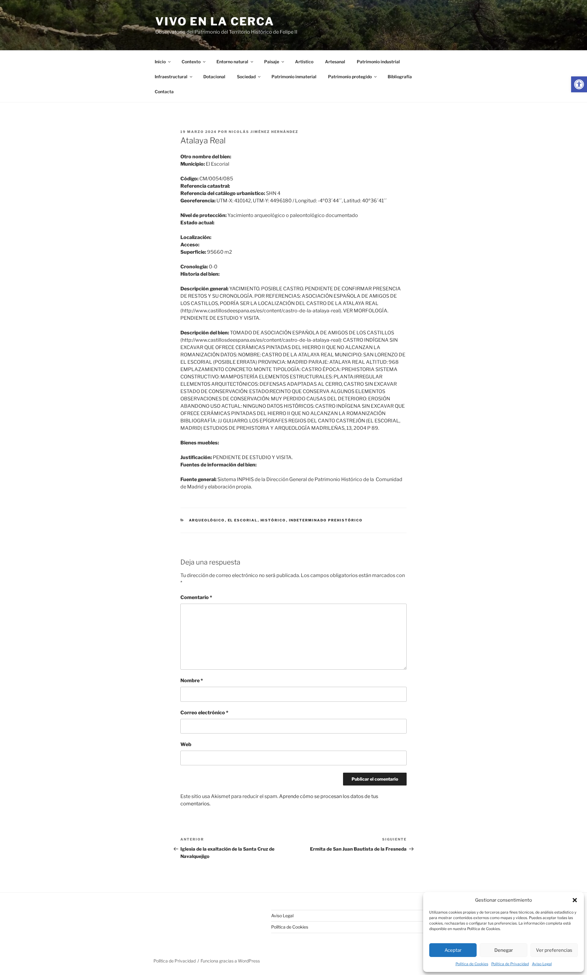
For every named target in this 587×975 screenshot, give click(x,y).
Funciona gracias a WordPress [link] (230, 960)
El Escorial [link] (243, 520)
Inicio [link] (160, 61)
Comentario (196, 597)
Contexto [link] (191, 61)
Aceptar (453, 950)
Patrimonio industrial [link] (378, 61)
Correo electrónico (204, 713)
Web (185, 744)
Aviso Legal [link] (542, 964)
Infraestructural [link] (171, 76)
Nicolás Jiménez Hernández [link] (263, 132)
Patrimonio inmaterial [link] (293, 76)
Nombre (191, 680)
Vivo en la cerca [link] (214, 21)
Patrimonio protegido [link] (350, 76)
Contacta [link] (164, 91)
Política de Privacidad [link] (510, 964)
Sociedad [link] (246, 76)
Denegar (503, 950)
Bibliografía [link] (400, 76)
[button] (575, 900)
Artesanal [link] (335, 61)
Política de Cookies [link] (472, 964)
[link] (579, 84)
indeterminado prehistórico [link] (326, 520)
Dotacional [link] (214, 76)
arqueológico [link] (207, 520)
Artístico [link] (304, 61)
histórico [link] (273, 520)
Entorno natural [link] (232, 61)
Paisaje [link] (271, 61)
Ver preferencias (554, 950)
